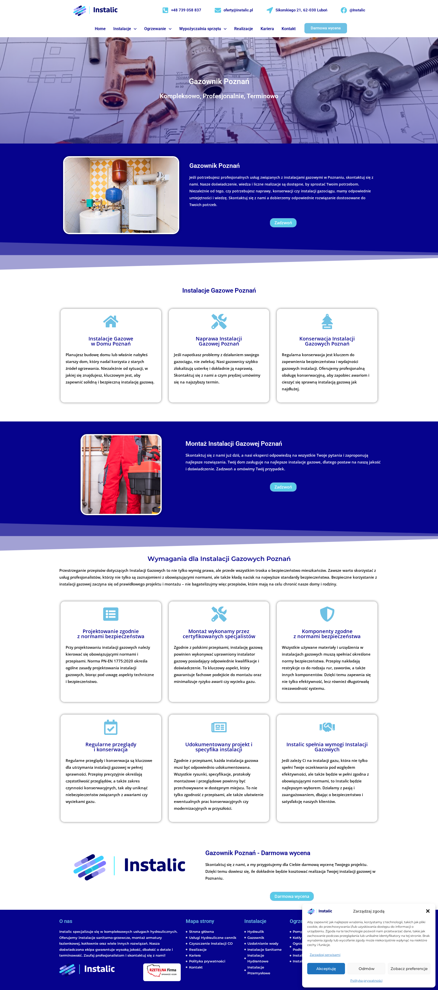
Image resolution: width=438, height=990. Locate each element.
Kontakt (289, 28)
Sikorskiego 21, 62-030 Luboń (301, 10)
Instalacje (122, 28)
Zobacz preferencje (409, 968)
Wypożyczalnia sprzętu (200, 28)
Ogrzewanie (155, 28)
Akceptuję (326, 968)
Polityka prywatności (366, 980)
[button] (427, 911)
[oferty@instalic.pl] (218, 10)
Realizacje (243, 28)
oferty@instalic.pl (238, 10)
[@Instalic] (344, 10)
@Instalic (357, 10)
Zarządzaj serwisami (325, 955)
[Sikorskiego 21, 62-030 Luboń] (270, 10)
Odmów (366, 968)
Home (100, 28)
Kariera (267, 28)
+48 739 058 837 (186, 10)
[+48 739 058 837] (165, 10)
